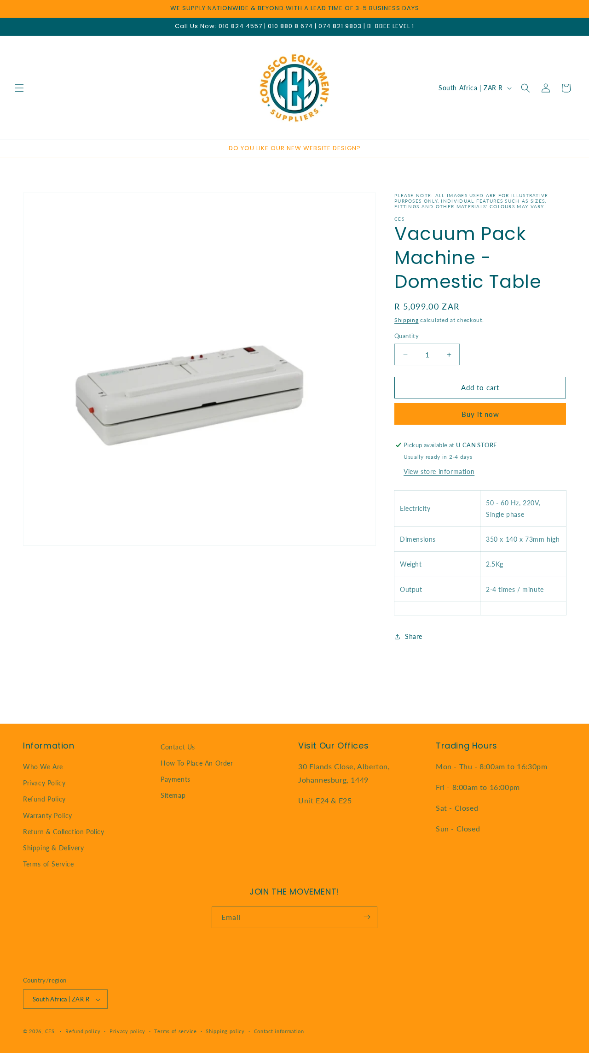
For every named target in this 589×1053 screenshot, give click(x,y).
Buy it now (480, 414)
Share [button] (413, 636)
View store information (439, 471)
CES (50, 1032)
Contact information (279, 1031)
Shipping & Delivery (53, 848)
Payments (176, 779)
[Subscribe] (367, 917)
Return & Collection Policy (63, 832)
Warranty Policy (47, 815)
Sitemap (173, 796)
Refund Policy (44, 799)
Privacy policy (127, 1031)
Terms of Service (48, 864)
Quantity (406, 336)
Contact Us (178, 747)
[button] (19, 88)
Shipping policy (225, 1031)
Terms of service (175, 1031)
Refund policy (82, 1031)
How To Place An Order (197, 763)
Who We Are (43, 767)
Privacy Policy (44, 783)
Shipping (406, 319)
